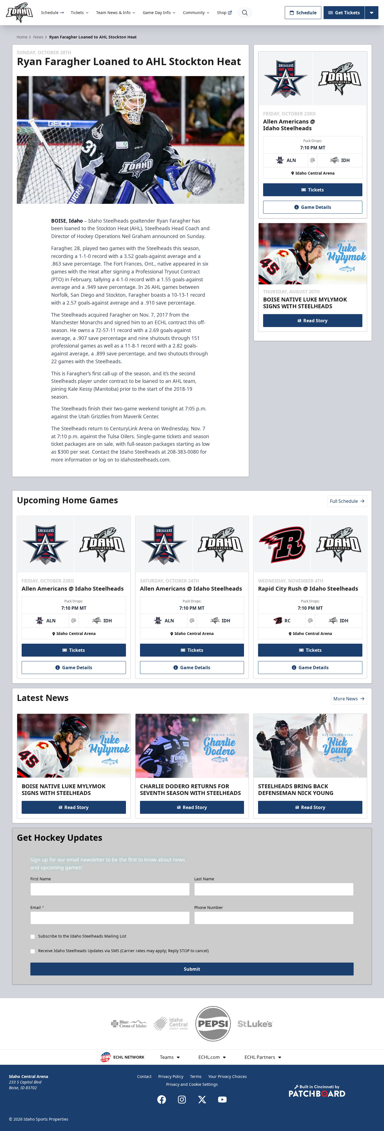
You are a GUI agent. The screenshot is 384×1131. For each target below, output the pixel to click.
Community (194, 12)
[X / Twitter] (202, 1099)
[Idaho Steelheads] (19, 12)
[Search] (245, 12)
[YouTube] (222, 1099)
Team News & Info (113, 12)
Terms (196, 1076)
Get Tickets (347, 13)
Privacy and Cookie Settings (192, 1084)
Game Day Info (157, 12)
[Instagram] (182, 1099)
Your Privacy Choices (227, 1076)
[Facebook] (162, 1099)
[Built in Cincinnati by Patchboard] (317, 1091)
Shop (222, 12)
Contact (144, 1076)
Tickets (77, 12)
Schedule (49, 12)
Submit (192, 969)
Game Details (316, 207)
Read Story (315, 320)
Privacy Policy (170, 1076)
